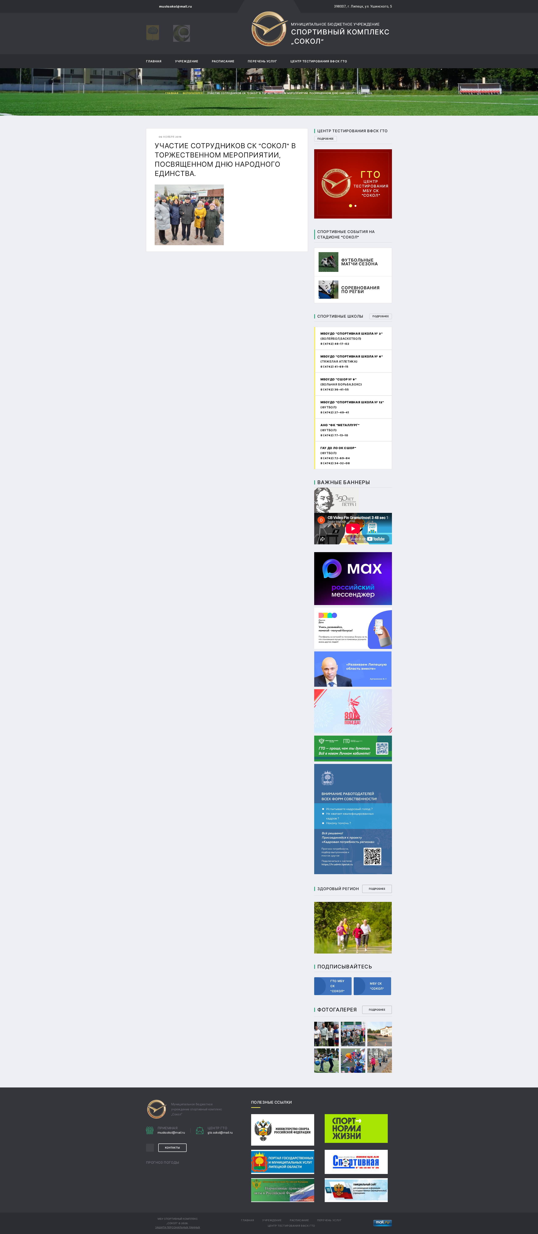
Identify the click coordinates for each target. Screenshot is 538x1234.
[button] (351, 206)
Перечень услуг (262, 61)
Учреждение (187, 61)
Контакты (172, 1148)
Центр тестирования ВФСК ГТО (318, 61)
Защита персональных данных (177, 1227)
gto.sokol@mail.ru (353, 177)
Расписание (223, 61)
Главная (154, 61)
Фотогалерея (193, 93)
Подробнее (325, 139)
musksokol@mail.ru (171, 1132)
